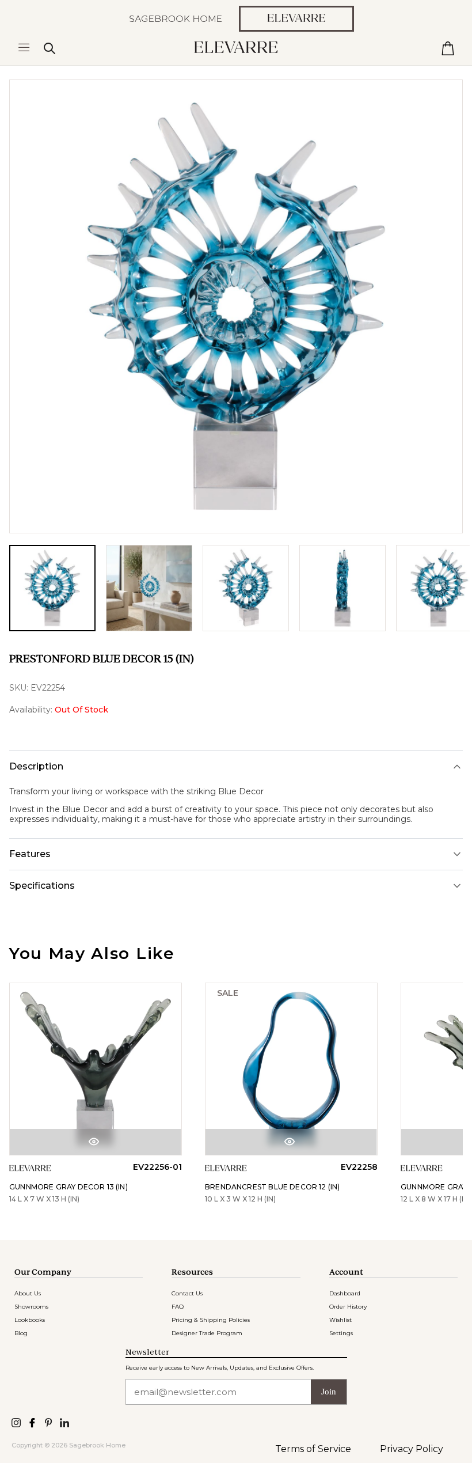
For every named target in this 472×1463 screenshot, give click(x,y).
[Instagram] (16, 1421)
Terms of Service (313, 1448)
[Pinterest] (48, 1421)
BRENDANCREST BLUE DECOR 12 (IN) (272, 1186)
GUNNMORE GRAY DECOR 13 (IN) (68, 1186)
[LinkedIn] (64, 1421)
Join (328, 1391)
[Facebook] (32, 1421)
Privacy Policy (411, 1448)
